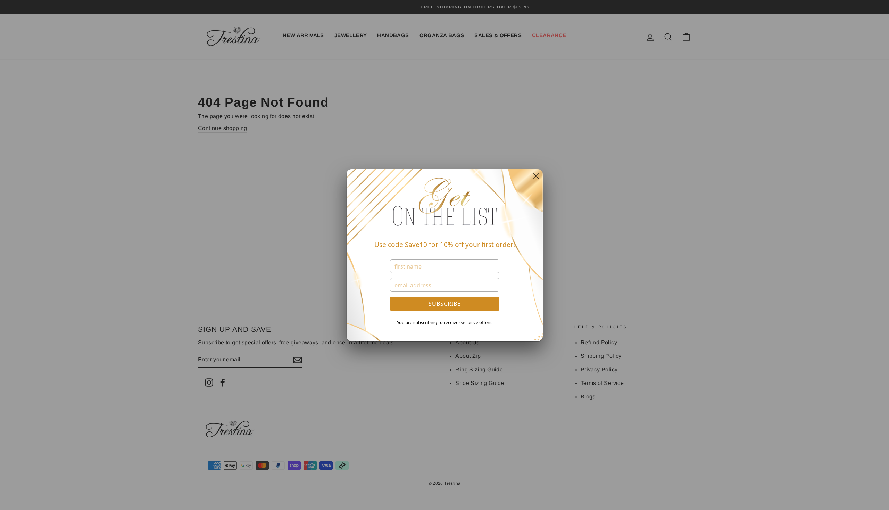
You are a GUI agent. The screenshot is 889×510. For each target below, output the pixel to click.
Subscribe (445, 303)
